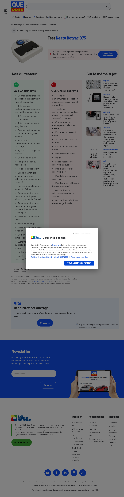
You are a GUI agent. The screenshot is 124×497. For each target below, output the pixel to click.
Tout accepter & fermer (79, 263)
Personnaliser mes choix (79, 257)
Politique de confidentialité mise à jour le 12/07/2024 (49, 257)
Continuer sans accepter (81, 234)
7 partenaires (56, 245)
